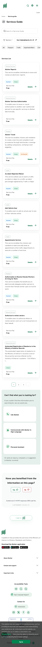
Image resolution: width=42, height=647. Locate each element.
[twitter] (18, 612)
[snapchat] (28, 612)
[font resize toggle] (21, 589)
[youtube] (13, 612)
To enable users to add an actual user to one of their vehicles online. (20, 212)
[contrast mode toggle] (16, 589)
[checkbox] (15, 489)
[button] (4, 47)
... (28, 384)
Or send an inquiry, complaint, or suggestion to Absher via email (20, 459)
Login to (18, 517)
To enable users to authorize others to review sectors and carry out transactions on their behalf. (21, 320)
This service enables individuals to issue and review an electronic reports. (21, 73)
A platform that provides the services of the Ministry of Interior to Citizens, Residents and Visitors (21, 538)
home (3, 16)
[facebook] (23, 612)
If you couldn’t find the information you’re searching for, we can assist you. (19, 401)
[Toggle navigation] (37, 5)
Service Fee (10, 85)
